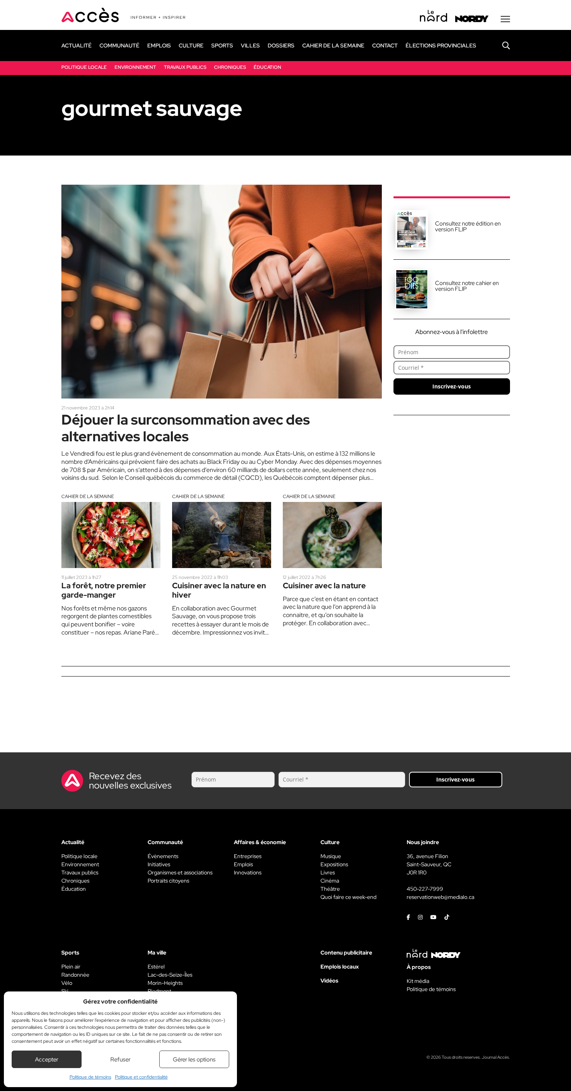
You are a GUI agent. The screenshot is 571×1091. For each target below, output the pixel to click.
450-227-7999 (425, 888)
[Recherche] (500, 45)
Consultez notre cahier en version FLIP (467, 286)
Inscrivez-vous (451, 386)
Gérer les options (194, 1059)
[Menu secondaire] (505, 19)
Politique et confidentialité (141, 1077)
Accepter (46, 1059)
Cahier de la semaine (87, 496)
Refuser (120, 1059)
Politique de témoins (90, 1077)
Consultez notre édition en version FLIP (468, 226)
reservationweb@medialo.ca (440, 896)
